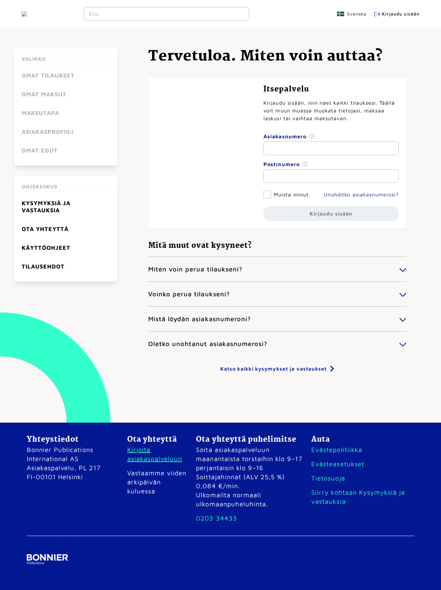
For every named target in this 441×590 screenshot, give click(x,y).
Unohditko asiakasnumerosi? (361, 194)
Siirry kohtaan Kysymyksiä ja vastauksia (358, 497)
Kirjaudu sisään (331, 213)
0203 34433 (216, 518)
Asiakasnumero (285, 136)
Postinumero (282, 164)
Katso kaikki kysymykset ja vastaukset (273, 369)
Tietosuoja (328, 478)
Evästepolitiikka (336, 449)
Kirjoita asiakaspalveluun (154, 454)
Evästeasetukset (337, 464)
